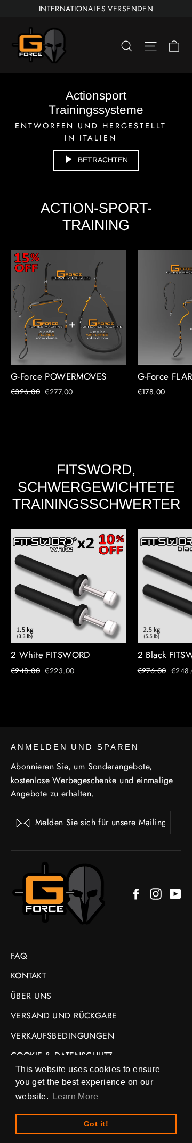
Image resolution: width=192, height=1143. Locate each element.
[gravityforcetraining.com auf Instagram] (156, 893)
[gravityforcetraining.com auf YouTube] (175, 893)
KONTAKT (28, 975)
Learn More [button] (75, 1096)
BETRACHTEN (103, 159)
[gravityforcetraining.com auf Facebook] (136, 893)
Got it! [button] (96, 1124)
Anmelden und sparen (75, 747)
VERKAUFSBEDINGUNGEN (62, 1036)
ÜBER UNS (31, 996)
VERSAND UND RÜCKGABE (64, 1015)
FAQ (19, 956)
